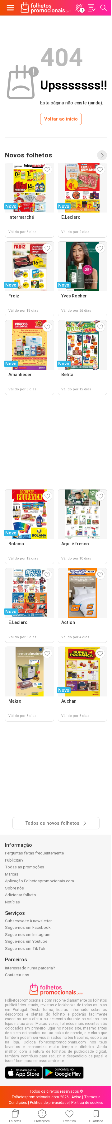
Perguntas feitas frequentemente (34, 853)
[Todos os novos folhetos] (102, 155)
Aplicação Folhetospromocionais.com (39, 881)
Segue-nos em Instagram (27, 934)
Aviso (76, 1097)
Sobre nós (14, 888)
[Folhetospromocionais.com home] (46, 8)
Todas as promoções (24, 867)
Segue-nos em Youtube (26, 941)
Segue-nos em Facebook (28, 927)
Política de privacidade (49, 1102)
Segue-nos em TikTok (25, 948)
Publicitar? (14, 860)
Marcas (11, 874)
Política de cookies (87, 1102)
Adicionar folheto (20, 895)
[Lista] (91, 8)
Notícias (12, 902)
